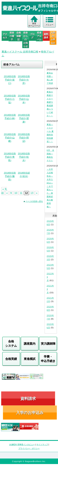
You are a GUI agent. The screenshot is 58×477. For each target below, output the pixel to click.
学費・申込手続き (48, 359)
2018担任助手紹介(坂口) (10, 79)
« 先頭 (4, 191)
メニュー (49, 25)
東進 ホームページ (34, 24)
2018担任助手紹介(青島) (10, 157)
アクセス (5, 36)
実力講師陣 (48, 343)
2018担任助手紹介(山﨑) (10, 137)
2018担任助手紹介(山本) (24, 99)
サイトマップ (42, 444)
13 (31, 193)
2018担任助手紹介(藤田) (10, 176)
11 (21, 193)
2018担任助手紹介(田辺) (24, 137)
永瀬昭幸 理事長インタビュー (22, 444)
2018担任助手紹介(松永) (24, 157)
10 (15, 193)
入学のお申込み (30, 412)
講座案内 (29, 343)
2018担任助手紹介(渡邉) (24, 118)
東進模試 (29, 358)
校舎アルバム (39, 36)
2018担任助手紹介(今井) (24, 79)
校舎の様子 (12, 36)
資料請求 (46, 36)
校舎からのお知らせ (25, 39)
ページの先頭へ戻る (34, 201)
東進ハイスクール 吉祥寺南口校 (20, 51)
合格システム (11, 343)
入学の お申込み (53, 37)
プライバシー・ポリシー (29, 448)
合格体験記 (18, 36)
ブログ (32, 36)
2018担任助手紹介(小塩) (10, 99)
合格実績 (11, 358)
